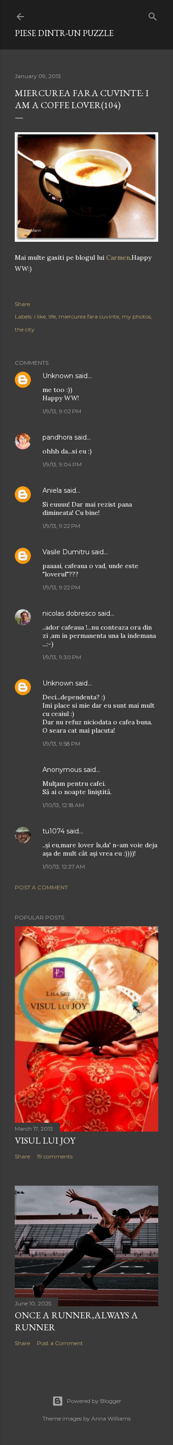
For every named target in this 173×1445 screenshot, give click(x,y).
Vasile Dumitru (65, 552)
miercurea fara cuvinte (89, 316)
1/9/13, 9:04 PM (62, 464)
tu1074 (53, 831)
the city (25, 329)
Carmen (118, 257)
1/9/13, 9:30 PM (61, 657)
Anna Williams (111, 1418)
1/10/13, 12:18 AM (63, 805)
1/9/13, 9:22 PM (61, 525)
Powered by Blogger (94, 1400)
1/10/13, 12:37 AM (63, 866)
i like (40, 316)
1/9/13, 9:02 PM (61, 411)
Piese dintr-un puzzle (64, 33)
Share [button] (22, 303)
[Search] (152, 15)
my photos (136, 316)
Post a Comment (41, 887)
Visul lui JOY (45, 1140)
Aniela (52, 490)
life (52, 316)
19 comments (54, 1156)
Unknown (57, 376)
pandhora (57, 437)
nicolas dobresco (69, 613)
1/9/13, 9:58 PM (61, 743)
